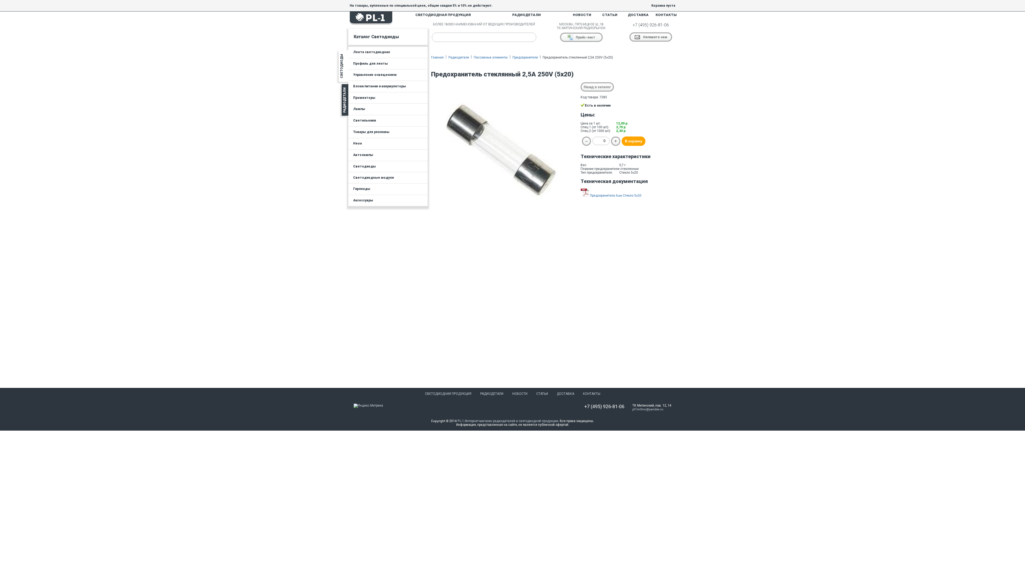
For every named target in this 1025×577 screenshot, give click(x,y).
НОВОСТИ (582, 15)
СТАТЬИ (609, 15)
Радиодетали (458, 57)
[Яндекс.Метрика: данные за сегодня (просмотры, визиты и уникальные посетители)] (368, 406)
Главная (437, 57)
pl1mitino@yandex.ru (647, 409)
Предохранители (525, 57)
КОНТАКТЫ (666, 15)
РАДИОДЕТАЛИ (526, 15)
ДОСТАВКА (638, 15)
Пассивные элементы (491, 57)
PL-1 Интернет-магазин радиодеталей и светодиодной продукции (508, 421)
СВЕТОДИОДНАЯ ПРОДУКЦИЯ (443, 15)
